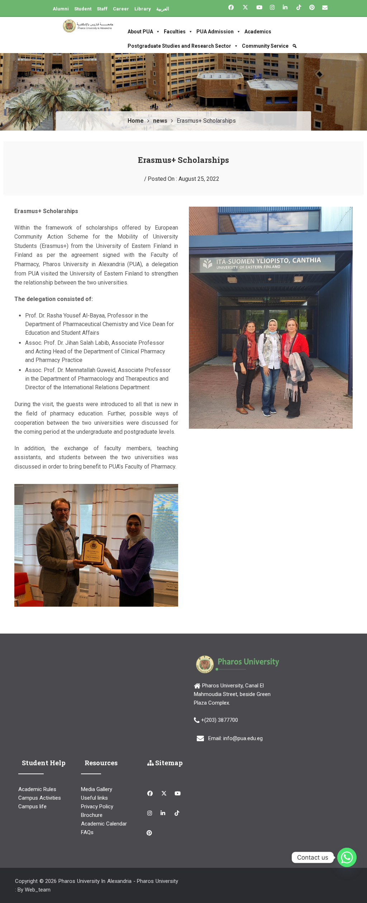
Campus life (32, 806)
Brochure (92, 815)
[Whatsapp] (347, 857)
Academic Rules (37, 789)
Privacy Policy (97, 806)
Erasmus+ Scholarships (183, 160)
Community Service (265, 46)
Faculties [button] (175, 31)
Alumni (61, 8)
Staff (102, 8)
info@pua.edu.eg (243, 738)
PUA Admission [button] (215, 31)
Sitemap (168, 762)
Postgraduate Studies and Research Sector (179, 46)
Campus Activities (39, 798)
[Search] (293, 46)
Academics (257, 31)
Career (121, 8)
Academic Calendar (104, 823)
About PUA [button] (140, 31)
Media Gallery (96, 789)
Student (82, 8)
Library (142, 8)
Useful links (94, 798)
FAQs (87, 832)
